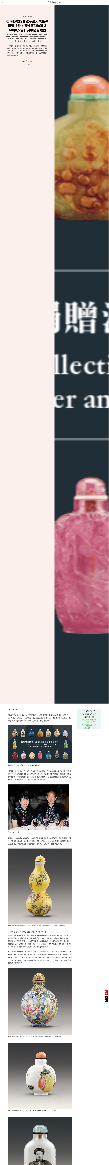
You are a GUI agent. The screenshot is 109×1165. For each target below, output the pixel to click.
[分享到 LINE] (13, 709)
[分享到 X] (21, 709)
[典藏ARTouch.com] (54, 2)
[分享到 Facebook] (9, 709)
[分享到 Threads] (17, 709)
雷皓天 (23, 61)
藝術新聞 (30, 16)
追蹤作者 (30, 61)
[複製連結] (24, 709)
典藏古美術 (25, 16)
